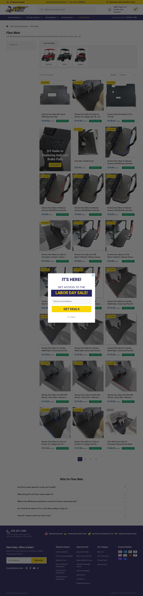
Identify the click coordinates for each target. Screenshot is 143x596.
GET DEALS (72, 309)
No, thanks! (71, 317)
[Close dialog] (93, 275)
